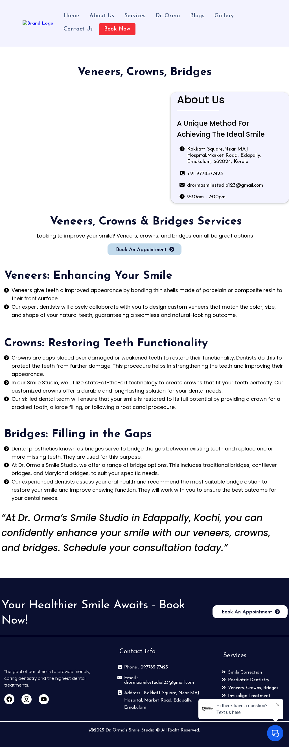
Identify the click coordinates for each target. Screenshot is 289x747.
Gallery (224, 16)
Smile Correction (245, 672)
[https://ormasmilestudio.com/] (38, 23)
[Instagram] (26, 699)
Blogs (197, 16)
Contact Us (78, 29)
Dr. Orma (168, 16)
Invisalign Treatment (249, 696)
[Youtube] (44, 699)
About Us (101, 16)
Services (134, 16)
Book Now (117, 29)
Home (71, 16)
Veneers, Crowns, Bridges (253, 688)
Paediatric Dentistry (248, 680)
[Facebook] (9, 699)
